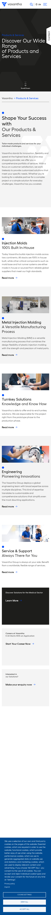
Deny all (24, 902)
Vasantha (7, 98)
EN (39, 4)
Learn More (12, 600)
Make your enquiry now (19, 684)
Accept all (24, 909)
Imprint (7, 887)
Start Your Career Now (18, 643)
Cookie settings (24, 895)
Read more (8, 277)
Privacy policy (9, 884)
